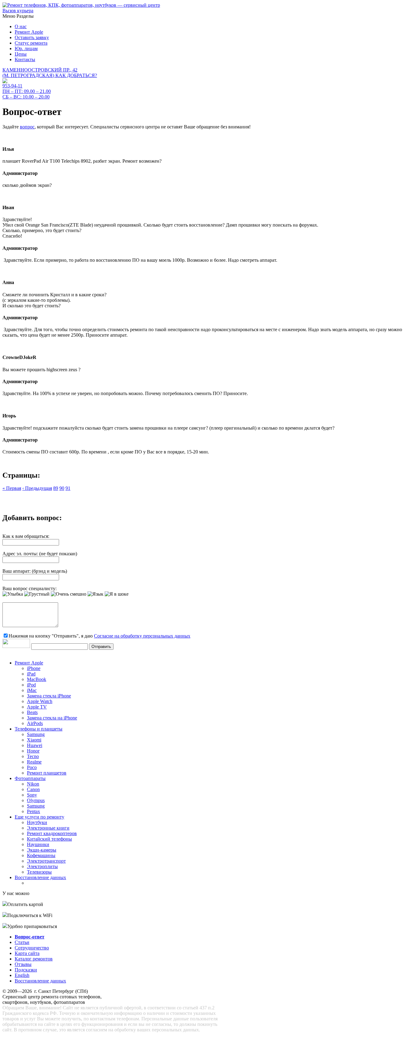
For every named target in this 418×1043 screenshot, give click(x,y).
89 (55, 488)
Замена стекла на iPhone (52, 717)
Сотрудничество (32, 947)
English (22, 975)
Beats (32, 712)
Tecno (33, 756)
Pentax (33, 811)
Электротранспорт (46, 861)
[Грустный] (37, 594)
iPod (31, 684)
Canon (33, 789)
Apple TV (37, 706)
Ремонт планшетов (46, 772)
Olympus (36, 800)
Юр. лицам (26, 48)
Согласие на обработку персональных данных (142, 635)
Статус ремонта (31, 43)
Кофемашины (41, 855)
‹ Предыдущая (37, 488)
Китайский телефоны (49, 838)
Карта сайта (27, 953)
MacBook (36, 679)
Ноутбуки (37, 822)
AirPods (35, 723)
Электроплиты (42, 866)
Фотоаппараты (30, 778)
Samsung (36, 734)
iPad (31, 673)
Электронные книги (48, 827)
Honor (33, 750)
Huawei (34, 745)
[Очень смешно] (68, 594)
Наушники (38, 844)
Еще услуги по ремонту (39, 816)
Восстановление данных (40, 877)
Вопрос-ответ (29, 936)
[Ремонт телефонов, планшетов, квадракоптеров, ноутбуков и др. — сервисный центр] (81, 5)
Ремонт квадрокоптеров (52, 833)
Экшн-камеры (41, 850)
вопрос (27, 126)
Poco (32, 767)
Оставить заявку (32, 37)
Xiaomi (34, 739)
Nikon (33, 783)
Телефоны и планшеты (38, 728)
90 (61, 488)
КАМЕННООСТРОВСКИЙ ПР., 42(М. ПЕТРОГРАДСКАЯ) (49, 72)
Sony (32, 794)
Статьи (22, 942)
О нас (21, 26)
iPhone (33, 668)
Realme (34, 761)
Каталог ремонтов (34, 958)
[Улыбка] (12, 594)
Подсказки (26, 969)
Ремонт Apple (29, 32)
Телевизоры (39, 872)
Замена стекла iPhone (49, 695)
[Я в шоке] (117, 594)
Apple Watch (39, 701)
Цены (21, 54)
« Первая (11, 488)
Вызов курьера (17, 10)
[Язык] (95, 594)
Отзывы (23, 964)
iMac (32, 690)
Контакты (25, 59)
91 (67, 488)
